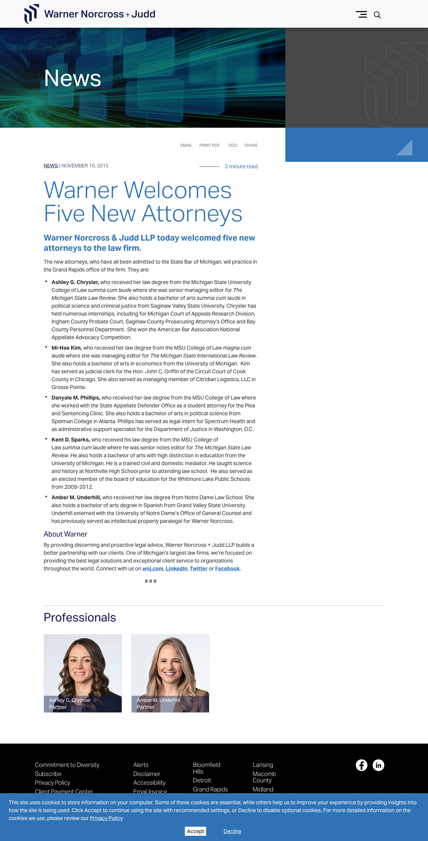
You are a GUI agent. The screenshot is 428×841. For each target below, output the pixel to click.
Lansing (263, 764)
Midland (263, 789)
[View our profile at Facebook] (361, 765)
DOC (233, 145)
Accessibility (149, 782)
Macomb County (264, 777)
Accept (195, 831)
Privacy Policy (106, 818)
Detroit (202, 780)
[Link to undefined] (83, 673)
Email (186, 145)
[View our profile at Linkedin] (378, 765)
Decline (232, 831)
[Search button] (377, 14)
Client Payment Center (64, 791)
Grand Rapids (210, 789)
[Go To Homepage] (89, 14)
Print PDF (209, 145)
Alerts (140, 764)
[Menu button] (361, 14)
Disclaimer (146, 773)
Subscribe (48, 773)
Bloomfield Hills (206, 768)
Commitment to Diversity (67, 764)
